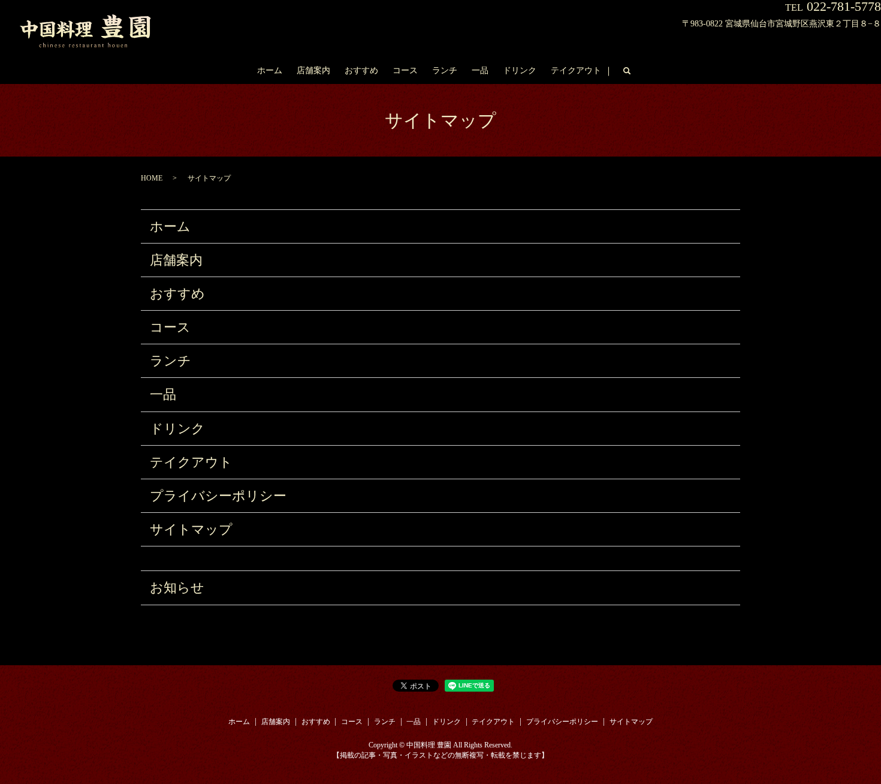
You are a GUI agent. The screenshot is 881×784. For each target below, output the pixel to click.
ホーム (269, 70)
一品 (480, 70)
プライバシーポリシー (218, 495)
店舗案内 (313, 70)
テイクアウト (576, 70)
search (627, 71)
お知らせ (177, 587)
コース (405, 70)
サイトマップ (191, 529)
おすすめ (361, 70)
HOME (151, 178)
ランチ (444, 70)
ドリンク (519, 70)
